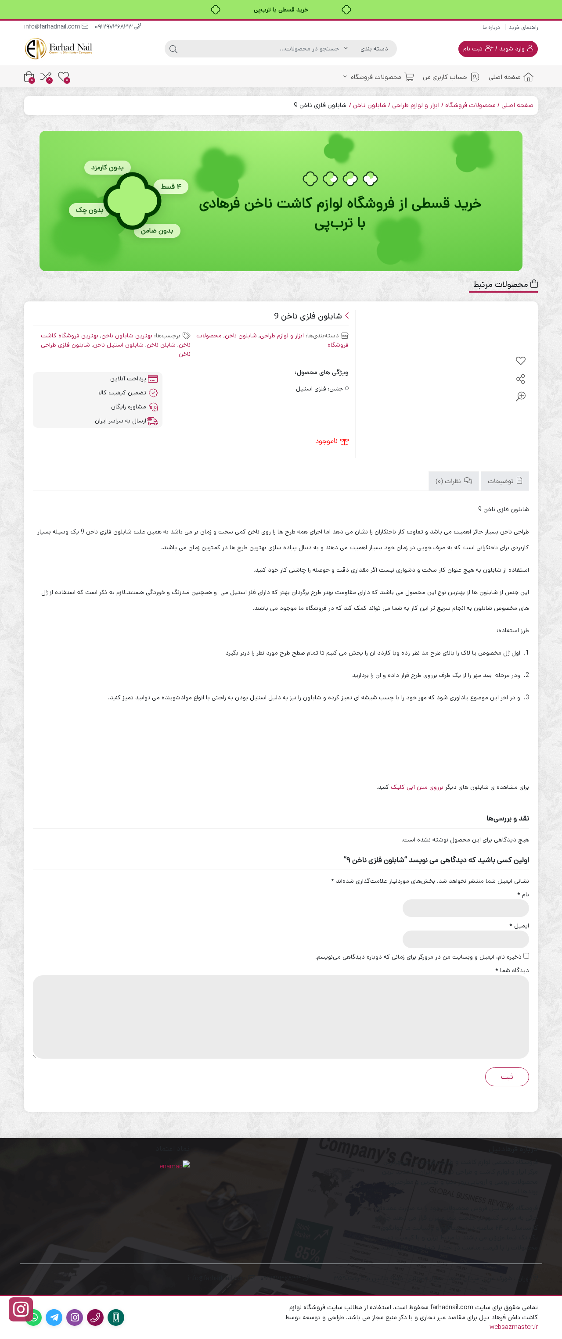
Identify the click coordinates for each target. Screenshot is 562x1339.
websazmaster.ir (514, 1327)
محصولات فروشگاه (375, 77)
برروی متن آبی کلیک (418, 787)
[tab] (505, 481)
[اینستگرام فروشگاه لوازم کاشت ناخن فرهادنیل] (21, 1309)
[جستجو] (173, 48)
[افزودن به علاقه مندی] (521, 361)
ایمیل (519, 925)
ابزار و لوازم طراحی (416, 105)
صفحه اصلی (505, 77)
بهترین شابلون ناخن (126, 335)
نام (523, 894)
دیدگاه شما (512, 970)
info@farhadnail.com (53, 27)
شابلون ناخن (369, 105)
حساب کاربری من (445, 77)
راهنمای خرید (523, 27)
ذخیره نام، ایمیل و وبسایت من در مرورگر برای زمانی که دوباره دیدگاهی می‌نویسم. (418, 956)
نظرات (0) (449, 482)
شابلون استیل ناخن (118, 344)
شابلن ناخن (161, 344)
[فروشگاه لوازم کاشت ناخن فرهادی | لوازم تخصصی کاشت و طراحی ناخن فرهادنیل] (59, 48)
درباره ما (491, 27)
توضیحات (501, 482)
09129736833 (114, 27)
